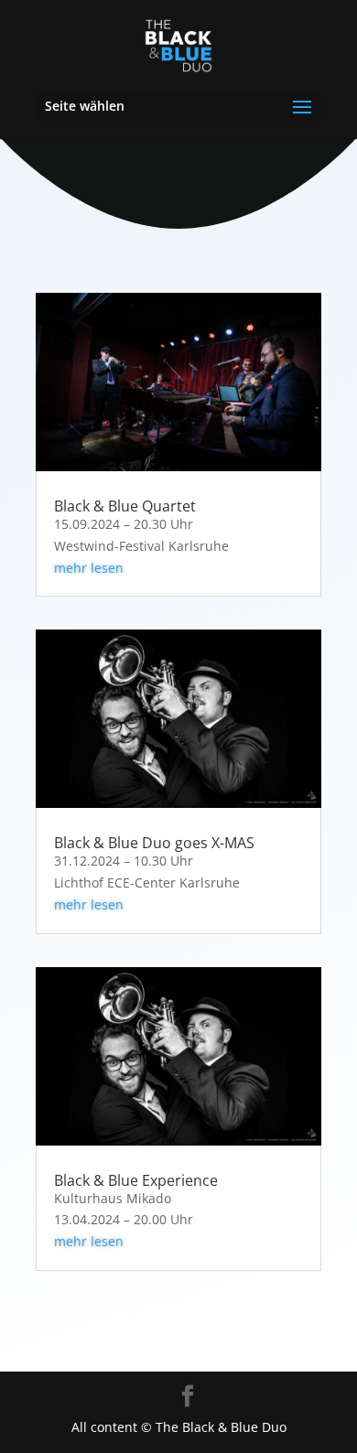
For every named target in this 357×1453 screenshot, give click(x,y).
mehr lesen (89, 567)
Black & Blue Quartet (125, 506)
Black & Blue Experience (136, 1180)
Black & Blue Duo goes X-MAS (154, 843)
